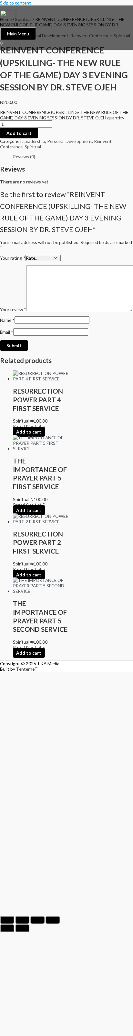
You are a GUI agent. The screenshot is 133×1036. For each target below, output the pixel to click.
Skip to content (15, 2)
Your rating (13, 258)
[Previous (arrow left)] (7, 928)
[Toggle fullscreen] (22, 920)
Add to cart (19, 133)
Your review (13, 309)
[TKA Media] (8, 18)
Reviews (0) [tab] (24, 156)
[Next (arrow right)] (22, 928)
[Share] (37, 920)
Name (7, 320)
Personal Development (69, 141)
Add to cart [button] (28, 431)
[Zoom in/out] (7, 920)
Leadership (34, 141)
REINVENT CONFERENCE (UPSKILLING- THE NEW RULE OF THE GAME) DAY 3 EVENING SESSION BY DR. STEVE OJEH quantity (64, 114)
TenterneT (27, 669)
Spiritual (33, 146)
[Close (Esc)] (53, 920)
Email (6, 332)
